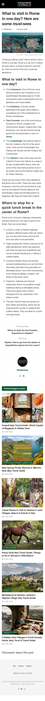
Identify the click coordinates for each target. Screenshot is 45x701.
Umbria (7, 505)
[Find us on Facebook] (18, 689)
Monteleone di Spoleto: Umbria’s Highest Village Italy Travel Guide (19, 596)
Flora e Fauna (10, 547)
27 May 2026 (8, 432)
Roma (9, 136)
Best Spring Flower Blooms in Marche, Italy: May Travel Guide (21, 469)
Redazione (8, 29)
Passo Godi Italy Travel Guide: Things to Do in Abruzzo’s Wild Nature (21, 554)
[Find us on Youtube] (21, 689)
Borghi (7, 420)
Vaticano (14, 158)
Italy (14, 666)
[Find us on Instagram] (25, 689)
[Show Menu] (3, 4)
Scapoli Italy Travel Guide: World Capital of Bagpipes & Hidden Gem (22, 427)
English (29, 666)
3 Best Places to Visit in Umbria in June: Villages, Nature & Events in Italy (22, 511)
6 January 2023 (22, 29)
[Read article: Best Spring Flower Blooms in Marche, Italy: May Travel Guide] (22, 450)
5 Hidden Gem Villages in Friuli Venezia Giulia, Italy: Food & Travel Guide (22, 639)
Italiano (21, 666)
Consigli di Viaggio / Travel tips (18, 463)
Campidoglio (16, 140)
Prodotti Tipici (10, 632)
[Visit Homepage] (24, 4)
